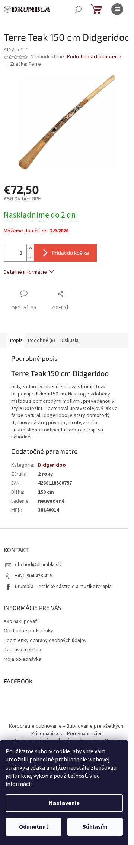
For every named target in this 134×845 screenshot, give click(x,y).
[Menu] (117, 9)
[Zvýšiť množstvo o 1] (30, 248)
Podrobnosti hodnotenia (94, 57)
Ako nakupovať (20, 621)
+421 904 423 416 (33, 576)
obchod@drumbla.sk (38, 564)
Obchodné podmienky (28, 630)
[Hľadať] (78, 9)
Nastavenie (64, 803)
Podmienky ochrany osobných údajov (45, 640)
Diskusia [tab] (69, 340)
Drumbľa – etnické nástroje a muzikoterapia (63, 586)
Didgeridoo (52, 465)
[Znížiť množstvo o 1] (30, 257)
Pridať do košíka (70, 252)
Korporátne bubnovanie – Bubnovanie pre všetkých (66, 726)
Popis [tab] (16, 340)
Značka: (25, 64)
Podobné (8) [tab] (41, 340)
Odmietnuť (33, 827)
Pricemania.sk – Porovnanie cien (67, 733)
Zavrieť (76, 293)
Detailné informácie (25, 272)
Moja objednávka (22, 659)
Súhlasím (95, 827)
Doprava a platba (22, 649)
